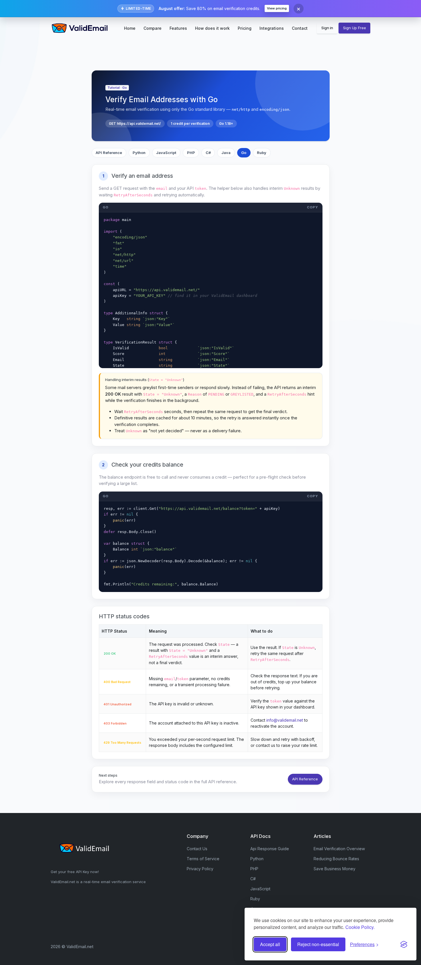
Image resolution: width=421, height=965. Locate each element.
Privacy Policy (200, 868)
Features (178, 28)
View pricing (277, 8)
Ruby (261, 152)
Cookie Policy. (360, 927)
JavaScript (166, 152)
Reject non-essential (318, 944)
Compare (152, 28)
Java (226, 152)
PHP (191, 152)
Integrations (271, 28)
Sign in (327, 27)
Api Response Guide (269, 848)
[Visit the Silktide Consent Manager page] (403, 944)
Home (129, 28)
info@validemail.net (284, 720)
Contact (300, 28)
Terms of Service (203, 858)
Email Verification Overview (339, 848)
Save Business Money (334, 868)
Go (243, 152)
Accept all (270, 944)
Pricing (244, 28)
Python (139, 152)
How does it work (212, 28)
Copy (312, 207)
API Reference (109, 152)
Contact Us (197, 848)
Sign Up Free (354, 27)
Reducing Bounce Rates (336, 858)
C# (208, 152)
